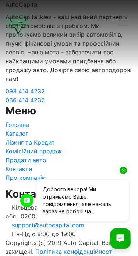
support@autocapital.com (48, 225)
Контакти (19, 169)
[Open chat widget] (120, 238)
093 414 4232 (25, 91)
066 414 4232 (25, 100)
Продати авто (26, 160)
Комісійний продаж (34, 151)
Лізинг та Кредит (30, 142)
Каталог (17, 133)
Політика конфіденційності (74, 251)
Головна (17, 124)
